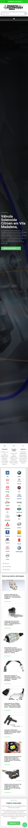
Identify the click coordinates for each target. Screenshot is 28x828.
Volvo (7, 559)
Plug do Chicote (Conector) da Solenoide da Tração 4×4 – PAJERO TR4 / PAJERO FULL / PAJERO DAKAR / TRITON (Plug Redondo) (12, 759)
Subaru (7, 543)
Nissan (19, 527)
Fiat (19, 491)
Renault (19, 536)
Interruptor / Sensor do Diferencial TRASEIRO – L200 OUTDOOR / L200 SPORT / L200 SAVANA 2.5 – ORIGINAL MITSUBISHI (12, 678)
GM (7, 476)
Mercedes (7, 520)
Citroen (19, 483)
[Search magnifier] (25, 14)
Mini (19, 519)
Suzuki (19, 544)
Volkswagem (19, 551)
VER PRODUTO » (7, 601)
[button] (14, 19)
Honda (7, 499)
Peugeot (7, 536)
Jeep (19, 506)
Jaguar (7, 505)
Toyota (7, 551)
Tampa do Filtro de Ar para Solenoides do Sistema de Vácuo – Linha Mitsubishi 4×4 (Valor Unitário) (12, 623)
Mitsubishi (7, 528)
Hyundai (19, 498)
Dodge (7, 491)
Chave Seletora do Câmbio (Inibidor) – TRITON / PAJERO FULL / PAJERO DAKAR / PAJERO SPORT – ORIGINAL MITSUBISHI (12, 705)
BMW (19, 476)
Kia (7, 512)
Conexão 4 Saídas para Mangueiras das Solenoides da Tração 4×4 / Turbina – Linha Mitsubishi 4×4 (12, 731)
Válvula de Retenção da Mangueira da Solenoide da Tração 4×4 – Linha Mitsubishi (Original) (12, 596)
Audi (7, 483)
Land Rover (19, 512)
